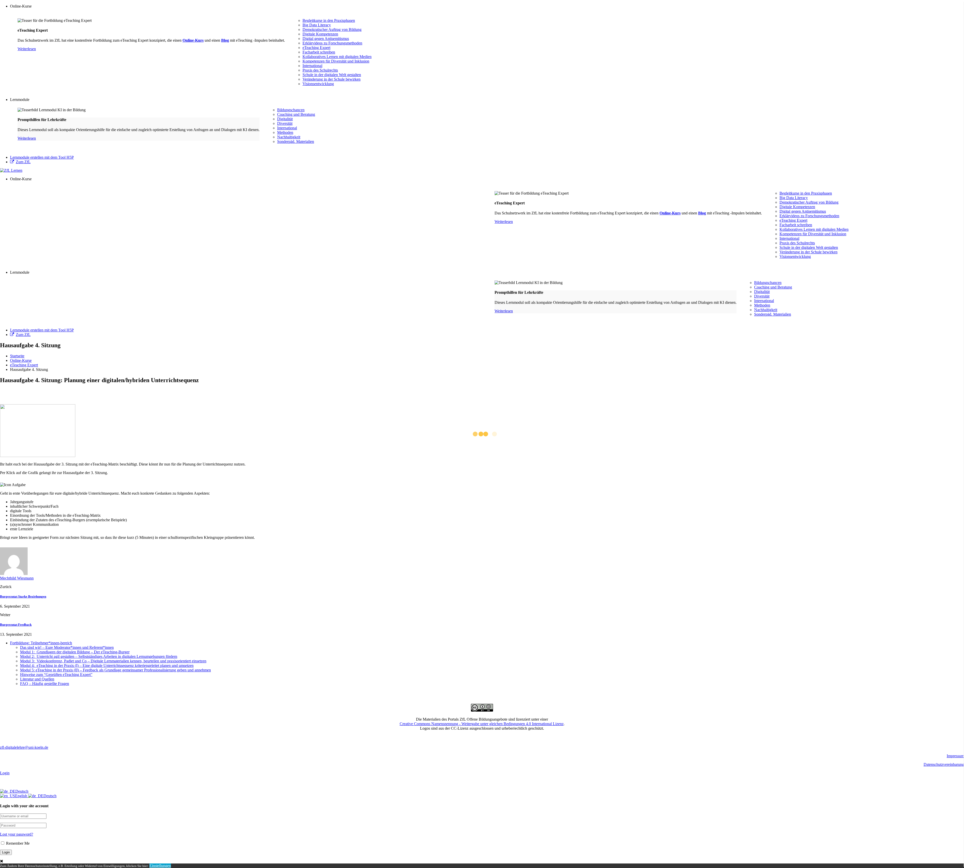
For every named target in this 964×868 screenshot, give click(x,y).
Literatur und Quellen (37, 679)
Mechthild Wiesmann (17, 578)
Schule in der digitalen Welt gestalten (332, 75)
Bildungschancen (291, 110)
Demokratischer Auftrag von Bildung (332, 29)
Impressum (955, 756)
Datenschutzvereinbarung (944, 764)
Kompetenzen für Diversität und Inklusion (336, 61)
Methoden (285, 132)
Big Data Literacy (317, 25)
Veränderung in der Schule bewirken (331, 79)
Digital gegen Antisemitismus (326, 38)
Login (5, 773)
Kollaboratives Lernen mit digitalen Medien (337, 56)
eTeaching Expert (316, 47)
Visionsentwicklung (318, 84)
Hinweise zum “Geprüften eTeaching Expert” (56, 674)
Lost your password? (16, 834)
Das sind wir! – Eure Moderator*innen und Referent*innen (67, 647)
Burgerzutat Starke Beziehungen (23, 596)
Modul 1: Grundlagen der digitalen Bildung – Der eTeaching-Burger (75, 652)
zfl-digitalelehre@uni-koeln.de (24, 747)
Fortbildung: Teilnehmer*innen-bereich (41, 643)
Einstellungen (160, 865)
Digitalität (285, 119)
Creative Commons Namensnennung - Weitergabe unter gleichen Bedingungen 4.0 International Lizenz (482, 724)
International (312, 66)
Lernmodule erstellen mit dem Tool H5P (42, 157)
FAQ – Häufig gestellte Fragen (44, 683)
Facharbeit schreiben (319, 52)
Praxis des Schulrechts (320, 70)
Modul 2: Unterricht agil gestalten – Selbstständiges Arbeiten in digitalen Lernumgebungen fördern (98, 656)
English (21, 796)
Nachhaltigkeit (288, 137)
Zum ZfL (23, 162)
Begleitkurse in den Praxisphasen (329, 20)
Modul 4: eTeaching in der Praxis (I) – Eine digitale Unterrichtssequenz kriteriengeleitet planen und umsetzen (107, 665)
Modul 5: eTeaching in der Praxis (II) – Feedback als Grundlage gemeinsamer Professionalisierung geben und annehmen (115, 670)
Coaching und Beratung (296, 114)
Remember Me (17, 843)
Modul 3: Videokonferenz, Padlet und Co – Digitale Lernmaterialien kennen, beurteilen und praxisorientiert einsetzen (113, 661)
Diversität (284, 123)
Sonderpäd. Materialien (295, 141)
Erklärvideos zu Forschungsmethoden (332, 43)
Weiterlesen (27, 49)
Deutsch (21, 791)
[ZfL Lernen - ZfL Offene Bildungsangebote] (11, 170)
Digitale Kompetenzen (320, 34)
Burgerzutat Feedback (16, 624)
